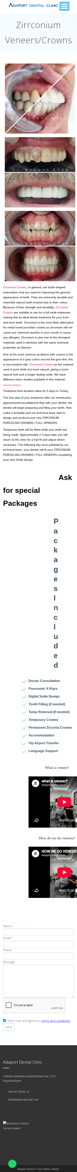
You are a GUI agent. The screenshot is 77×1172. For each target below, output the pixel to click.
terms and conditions (56, 1021)
